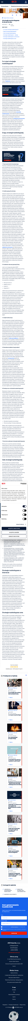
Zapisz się (14, 933)
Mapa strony (22, 1004)
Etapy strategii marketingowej (9, 31)
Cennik (14, 966)
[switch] (24, 510)
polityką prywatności (14, 926)
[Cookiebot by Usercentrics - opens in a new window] (20, 484)
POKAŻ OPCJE (20, 524)
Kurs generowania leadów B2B (14, 982)
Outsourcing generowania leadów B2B (14, 963)
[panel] (26, 2)
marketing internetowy (19, 118)
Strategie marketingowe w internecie (11, 36)
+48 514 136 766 (14, 950)
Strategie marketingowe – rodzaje (10, 35)
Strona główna (4, 6)
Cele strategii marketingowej (9, 33)
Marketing (7, 81)
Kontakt (14, 989)
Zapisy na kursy (14, 972)
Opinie (14, 996)
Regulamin (5, 1004)
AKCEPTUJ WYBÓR (14, 532)
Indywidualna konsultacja (14, 994)
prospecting (11, 358)
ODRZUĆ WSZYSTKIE (14, 536)
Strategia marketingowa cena (9, 38)
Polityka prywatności (14, 1004)
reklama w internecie (7, 247)
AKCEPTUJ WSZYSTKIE (14, 528)
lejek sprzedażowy (13, 338)
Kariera (14, 999)
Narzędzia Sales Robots (14, 977)
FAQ (14, 992)
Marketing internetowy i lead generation (14, 980)
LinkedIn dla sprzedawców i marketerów (14, 975)
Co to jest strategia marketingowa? (10, 29)
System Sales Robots (14, 961)
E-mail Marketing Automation (14, 959)
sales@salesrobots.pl (14, 952)
